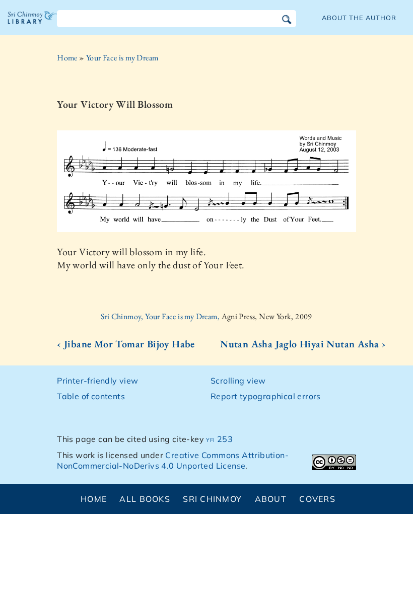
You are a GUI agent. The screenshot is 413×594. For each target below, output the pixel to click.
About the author (359, 18)
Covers (317, 499)
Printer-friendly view (97, 381)
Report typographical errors (266, 396)
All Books (144, 499)
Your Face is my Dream (122, 57)
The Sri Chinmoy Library (33, 25)
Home (67, 57)
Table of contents (91, 396)
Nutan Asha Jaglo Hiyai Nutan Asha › (303, 343)
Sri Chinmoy (212, 499)
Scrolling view (238, 381)
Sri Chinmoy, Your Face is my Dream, (161, 316)
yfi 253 (219, 439)
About (271, 499)
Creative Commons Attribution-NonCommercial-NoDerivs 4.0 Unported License (173, 460)
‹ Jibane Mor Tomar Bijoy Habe (126, 343)
